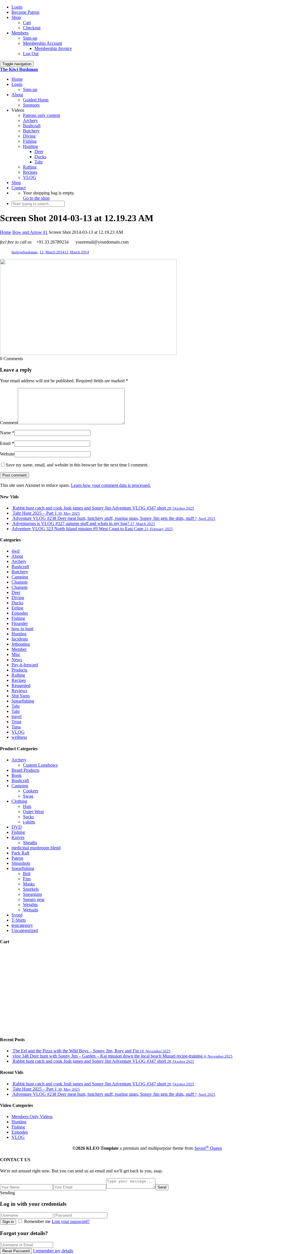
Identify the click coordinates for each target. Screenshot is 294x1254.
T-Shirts (18, 920)
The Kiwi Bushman (19, 69)
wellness (19, 737)
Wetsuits (30, 909)
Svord (16, 914)
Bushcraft (31, 125)
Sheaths (30, 842)
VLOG (29, 177)
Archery (30, 120)
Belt (26, 873)
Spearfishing (22, 701)
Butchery (31, 130)
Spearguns (32, 894)
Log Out (30, 53)
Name (5, 432)
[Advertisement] (147, 990)
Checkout (31, 27)
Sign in (8, 1222)
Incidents (19, 638)
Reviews (19, 690)
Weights (30, 904)
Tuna (16, 726)
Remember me (37, 1221)
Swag (28, 796)
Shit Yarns (20, 695)
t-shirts (29, 821)
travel (16, 716)
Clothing (19, 801)
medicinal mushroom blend (36, 847)
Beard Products (25, 770)
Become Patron (25, 12)
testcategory (22, 925)
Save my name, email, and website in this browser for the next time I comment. (77, 464)
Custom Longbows (40, 765)
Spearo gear (34, 899)
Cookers (30, 790)
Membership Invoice (53, 48)
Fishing (29, 141)
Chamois (19, 582)
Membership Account (42, 43)
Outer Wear (33, 811)
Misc (15, 654)
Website (7, 454)
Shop (16, 17)
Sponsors (31, 105)
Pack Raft (20, 852)
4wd (15, 551)
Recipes (30, 172)
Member (19, 649)
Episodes (19, 613)
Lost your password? (71, 1221)
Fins (27, 878)
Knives (17, 837)
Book (16, 775)
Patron (17, 858)
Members (19, 32)
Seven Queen (208, 1148)
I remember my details (53, 1250)
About (17, 94)
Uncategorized (24, 930)
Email (5, 443)
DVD (16, 827)
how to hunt (22, 628)
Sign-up (30, 38)
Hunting (30, 146)
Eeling (17, 607)
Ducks (40, 156)
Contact (18, 187)
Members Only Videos (32, 1116)
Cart (27, 22)
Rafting (29, 167)
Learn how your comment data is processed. (111, 485)
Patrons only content (41, 115)
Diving (29, 136)
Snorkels (31, 889)
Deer (38, 151)
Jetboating (20, 644)
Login (16, 7)
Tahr (38, 161)
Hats (27, 806)
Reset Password (16, 1251)
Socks (28, 816)
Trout (16, 721)
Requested (20, 685)
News (16, 659)
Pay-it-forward (24, 664)
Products (19, 669)
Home (17, 79)
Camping (19, 576)
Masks (29, 883)
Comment (9, 422)
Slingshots (20, 863)
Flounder (19, 623)
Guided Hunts (36, 99)
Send (162, 1187)
